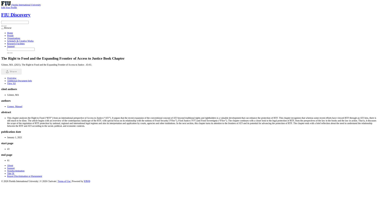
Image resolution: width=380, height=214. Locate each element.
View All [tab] (11, 83)
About (10, 165)
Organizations (13, 38)
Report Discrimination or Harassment (24, 176)
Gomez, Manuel (14, 106)
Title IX (10, 173)
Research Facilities (16, 43)
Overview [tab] (11, 78)
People (10, 35)
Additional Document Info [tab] (19, 81)
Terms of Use (64, 181)
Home (10, 33)
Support (11, 46)
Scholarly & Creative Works (20, 41)
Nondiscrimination (15, 171)
